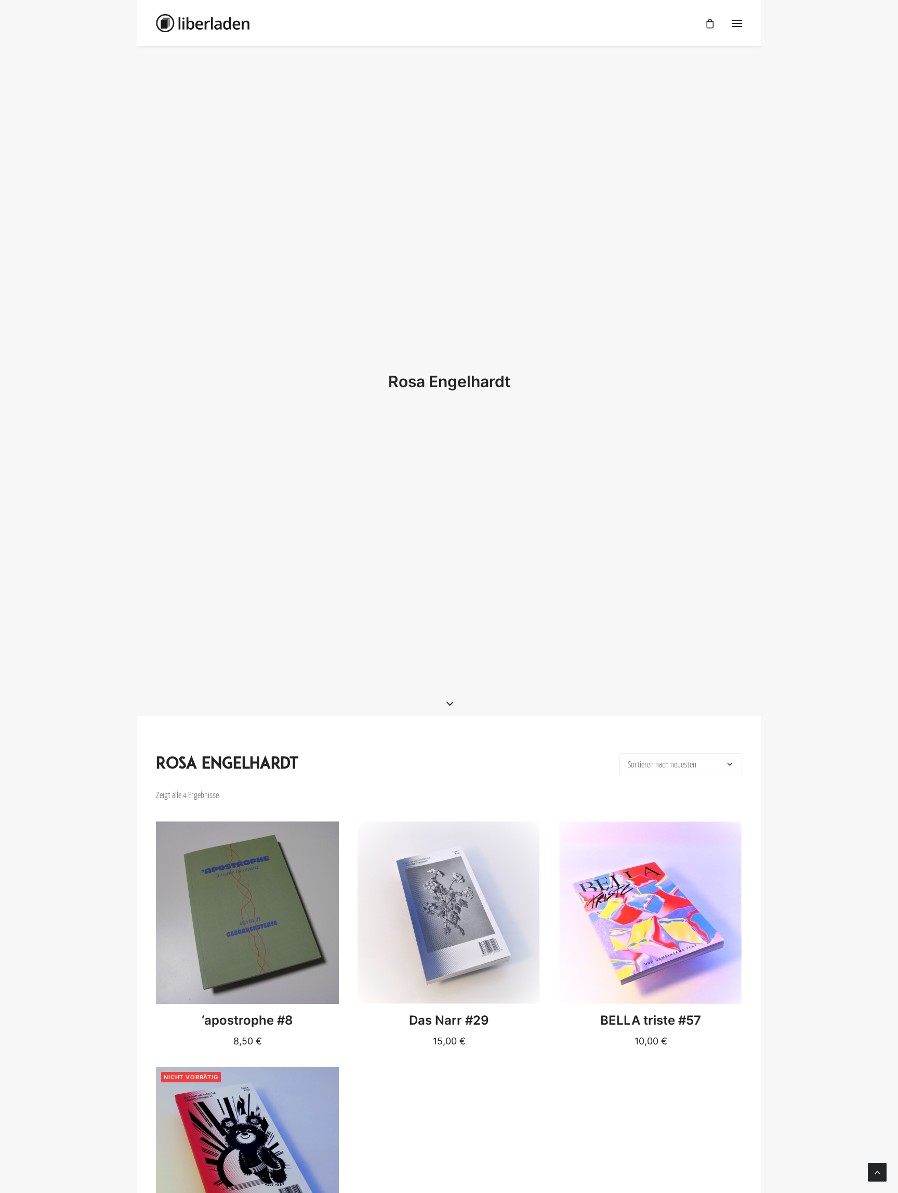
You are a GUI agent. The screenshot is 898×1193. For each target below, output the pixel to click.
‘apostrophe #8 (247, 1020)
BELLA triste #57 (650, 1020)
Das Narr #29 (449, 1020)
